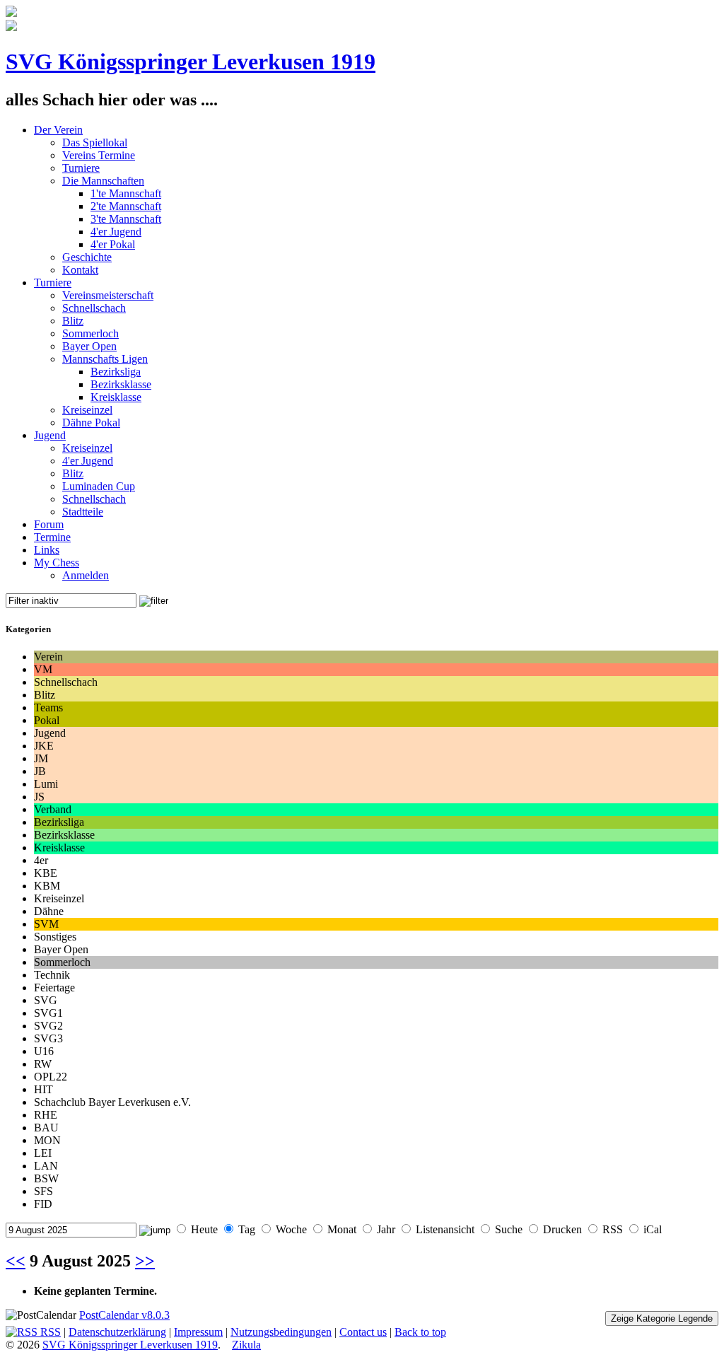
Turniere (81, 168)
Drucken (562, 1229)
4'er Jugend (115, 232)
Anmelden (85, 575)
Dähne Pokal (91, 423)
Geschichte (87, 257)
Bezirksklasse (120, 384)
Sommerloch (90, 333)
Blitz (72, 321)
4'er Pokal (112, 244)
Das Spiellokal (94, 142)
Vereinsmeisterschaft (107, 295)
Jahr (386, 1229)
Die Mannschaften (103, 181)
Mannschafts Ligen (105, 359)
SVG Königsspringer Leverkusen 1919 (190, 61)
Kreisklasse (115, 397)
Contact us (363, 1332)
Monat (341, 1229)
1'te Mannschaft (125, 193)
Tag (246, 1229)
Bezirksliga (115, 372)
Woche (291, 1229)
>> (145, 1261)
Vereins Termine (98, 155)
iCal (652, 1229)
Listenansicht (445, 1229)
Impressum (198, 1332)
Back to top (420, 1332)
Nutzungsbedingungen (281, 1332)
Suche (508, 1229)
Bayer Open (89, 346)
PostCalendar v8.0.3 (124, 1315)
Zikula (246, 1345)
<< (15, 1261)
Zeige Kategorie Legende (662, 1318)
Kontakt (80, 270)
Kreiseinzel (87, 410)
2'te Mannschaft (125, 206)
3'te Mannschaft (125, 219)
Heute (204, 1229)
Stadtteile (82, 512)
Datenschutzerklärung (117, 1332)
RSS (612, 1229)
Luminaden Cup (98, 486)
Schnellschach (94, 308)
